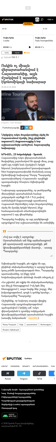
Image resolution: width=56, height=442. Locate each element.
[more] (51, 256)
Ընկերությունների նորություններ (16, 397)
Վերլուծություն (40, 366)
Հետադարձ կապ (9, 408)
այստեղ (33, 318)
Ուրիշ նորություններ (44, 40)
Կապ (3, 393)
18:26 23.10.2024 (8, 87)
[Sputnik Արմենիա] (8, 20)
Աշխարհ (26, 366)
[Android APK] (9, 416)
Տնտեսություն (45, 324)
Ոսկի (21, 324)
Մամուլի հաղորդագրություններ (21, 393)
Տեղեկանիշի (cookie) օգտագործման (18, 404)
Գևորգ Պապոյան (9, 324)
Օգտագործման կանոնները (31, 389)
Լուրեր (6, 40)
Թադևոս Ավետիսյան (11, 330)
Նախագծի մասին (9, 389)
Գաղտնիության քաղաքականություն (18, 400)
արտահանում (32, 324)
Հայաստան (15, 366)
